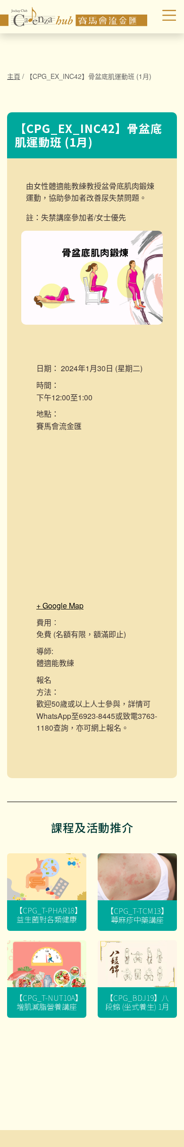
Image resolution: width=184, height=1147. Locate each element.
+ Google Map (60, 605)
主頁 (13, 76)
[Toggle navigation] (163, 16)
